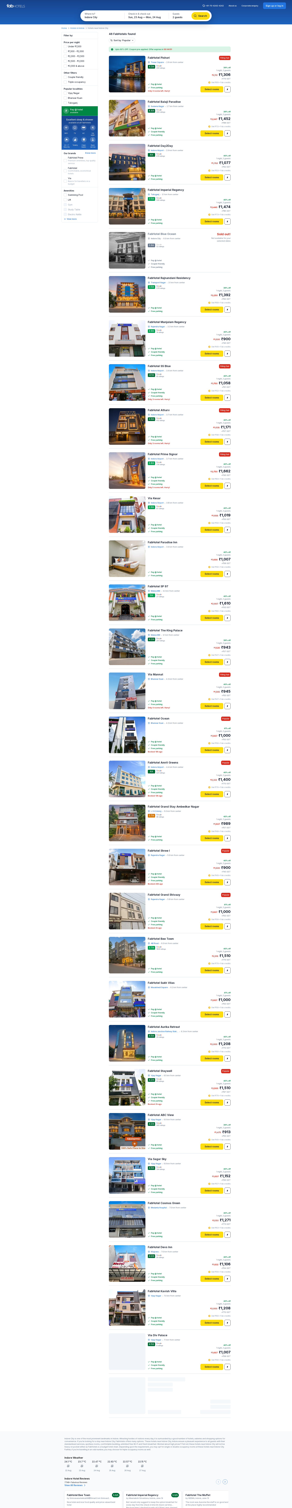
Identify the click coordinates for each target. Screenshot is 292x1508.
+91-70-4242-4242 (214, 6)
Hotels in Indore (77, 28)
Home (64, 28)
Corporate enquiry (250, 6)
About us (233, 6)
